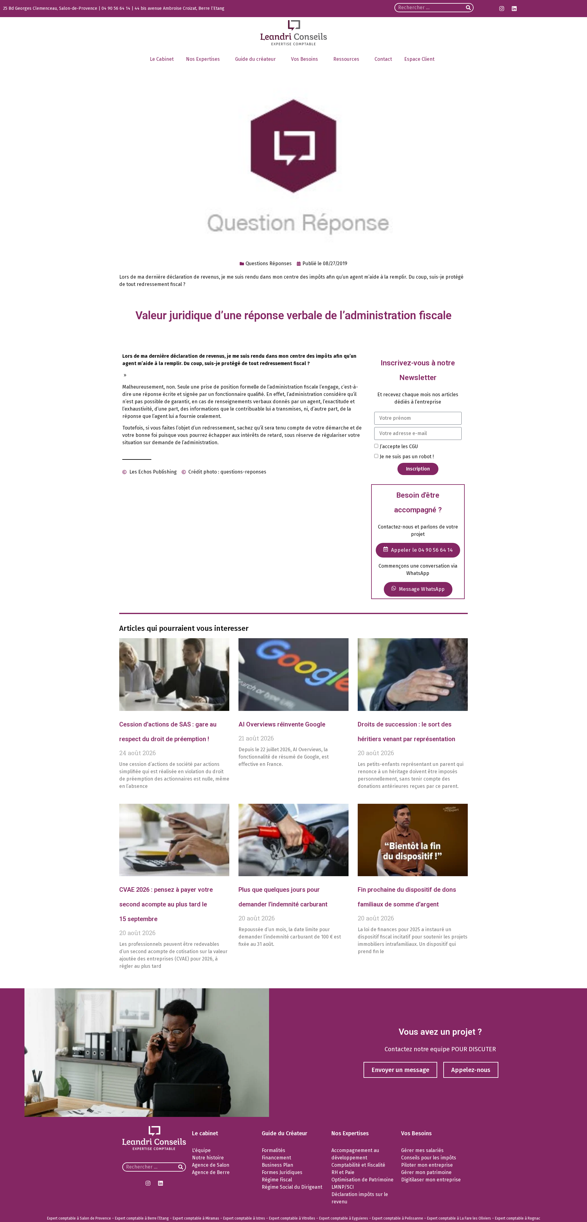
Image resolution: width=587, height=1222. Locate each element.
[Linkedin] (514, 8)
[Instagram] (501, 8)
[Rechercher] (468, 8)
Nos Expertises (203, 59)
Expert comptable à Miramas (196, 1218)
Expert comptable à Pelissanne (397, 1218)
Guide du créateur (255, 59)
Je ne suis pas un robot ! (407, 456)
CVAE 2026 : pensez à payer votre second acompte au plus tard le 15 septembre (166, 904)
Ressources (346, 59)
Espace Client (419, 59)
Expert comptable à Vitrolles (292, 1218)
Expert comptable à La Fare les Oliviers (459, 1218)
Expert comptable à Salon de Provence (79, 1218)
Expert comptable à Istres (244, 1218)
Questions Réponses (269, 263)
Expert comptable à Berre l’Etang (142, 1218)
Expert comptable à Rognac (517, 1218)
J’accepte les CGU (399, 446)
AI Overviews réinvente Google (281, 724)
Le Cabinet (162, 59)
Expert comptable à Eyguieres (343, 1218)
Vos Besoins (304, 59)
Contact (383, 59)
